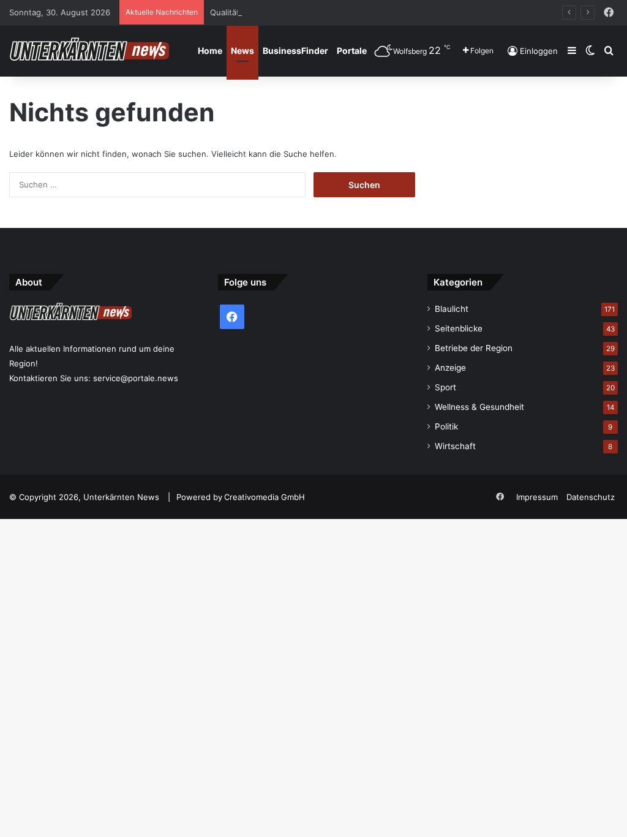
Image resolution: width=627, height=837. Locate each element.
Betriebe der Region (473, 348)
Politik (446, 426)
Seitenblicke (458, 328)
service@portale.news (135, 378)
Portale (352, 50)
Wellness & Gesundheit (479, 407)
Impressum (537, 497)
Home (210, 50)
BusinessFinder (295, 50)
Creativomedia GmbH (264, 497)
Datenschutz (590, 497)
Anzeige (450, 368)
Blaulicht (451, 309)
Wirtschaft (455, 446)
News (242, 50)
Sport (445, 387)
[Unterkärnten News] (89, 50)
